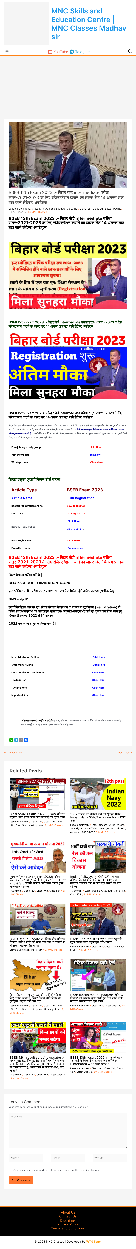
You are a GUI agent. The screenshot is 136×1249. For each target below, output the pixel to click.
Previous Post (13, 752)
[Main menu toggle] (7, 51)
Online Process (17, 212)
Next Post (125, 752)
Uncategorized (106, 828)
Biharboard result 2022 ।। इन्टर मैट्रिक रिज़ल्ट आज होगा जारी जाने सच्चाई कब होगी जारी (37, 815)
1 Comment (16, 890)
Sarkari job (76, 828)
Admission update (55, 208)
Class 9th (98, 208)
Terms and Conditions (68, 1228)
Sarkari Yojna (90, 828)
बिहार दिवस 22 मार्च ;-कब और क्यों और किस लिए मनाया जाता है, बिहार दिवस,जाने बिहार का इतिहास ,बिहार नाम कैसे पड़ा (35, 998)
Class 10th (38, 208)
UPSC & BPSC (87, 832)
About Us (68, 1212)
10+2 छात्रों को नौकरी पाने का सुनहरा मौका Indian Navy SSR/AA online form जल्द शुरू (97, 817)
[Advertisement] (68, 82)
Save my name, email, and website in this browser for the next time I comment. (58, 1170)
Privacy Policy (68, 1224)
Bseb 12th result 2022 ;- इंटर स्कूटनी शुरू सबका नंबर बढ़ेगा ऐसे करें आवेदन (96, 940)
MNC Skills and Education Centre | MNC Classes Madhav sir (88, 24)
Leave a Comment (19, 208)
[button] (130, 52)
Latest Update (113, 208)
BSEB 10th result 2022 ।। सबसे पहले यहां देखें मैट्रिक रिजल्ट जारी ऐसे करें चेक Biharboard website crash (96, 1060)
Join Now (95, 447)
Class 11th (72, 208)
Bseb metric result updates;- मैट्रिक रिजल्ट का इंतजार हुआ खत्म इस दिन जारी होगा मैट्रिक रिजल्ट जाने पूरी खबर (96, 998)
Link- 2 (71, 528)
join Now (95, 454)
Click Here (73, 521)
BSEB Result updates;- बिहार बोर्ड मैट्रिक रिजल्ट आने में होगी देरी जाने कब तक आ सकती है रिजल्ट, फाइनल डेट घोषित (37, 942)
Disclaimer (68, 1220)
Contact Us (68, 1216)
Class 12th (85, 208)
